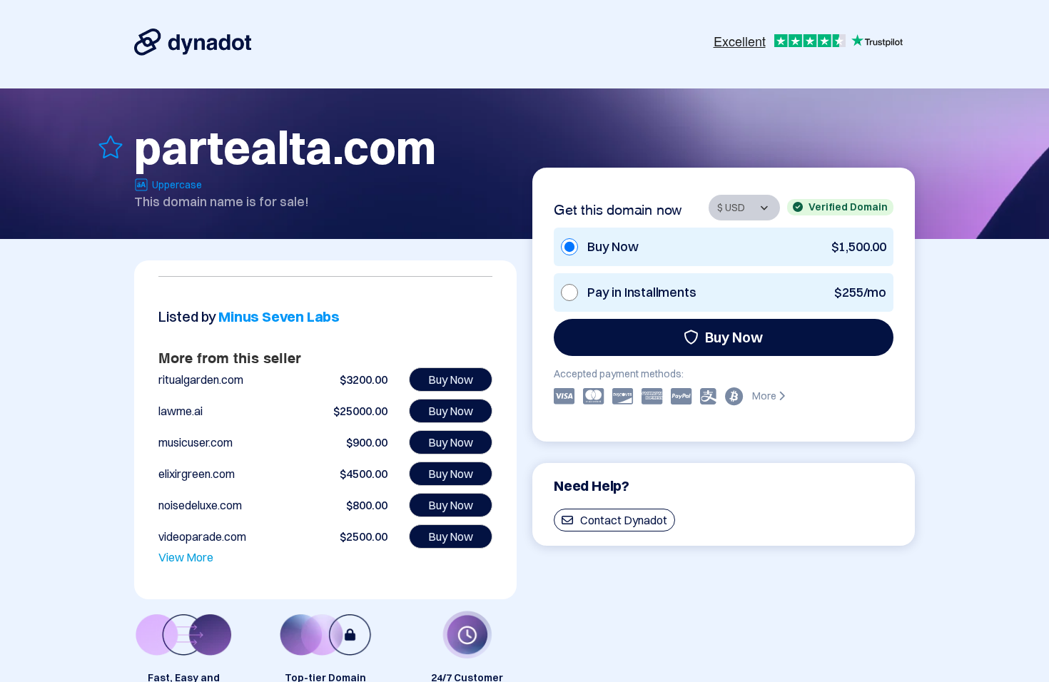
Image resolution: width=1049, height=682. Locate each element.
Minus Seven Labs (279, 316)
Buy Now (734, 337)
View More (185, 557)
